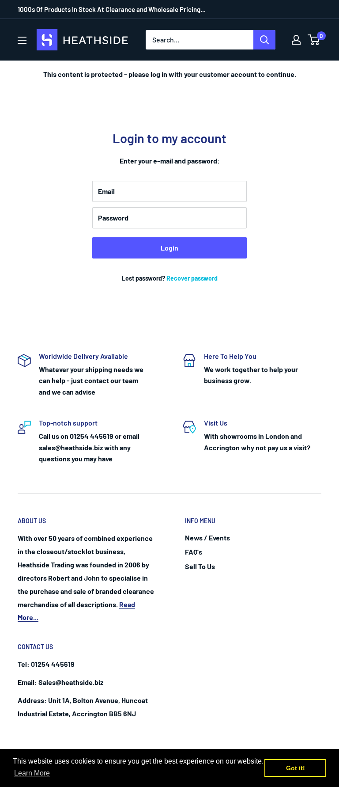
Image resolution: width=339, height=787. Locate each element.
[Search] (264, 39)
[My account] (296, 40)
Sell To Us (200, 566)
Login (169, 247)
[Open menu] (22, 40)
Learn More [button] (32, 773)
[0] (314, 39)
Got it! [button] (295, 768)
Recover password (192, 278)
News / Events (207, 537)
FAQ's (193, 551)
